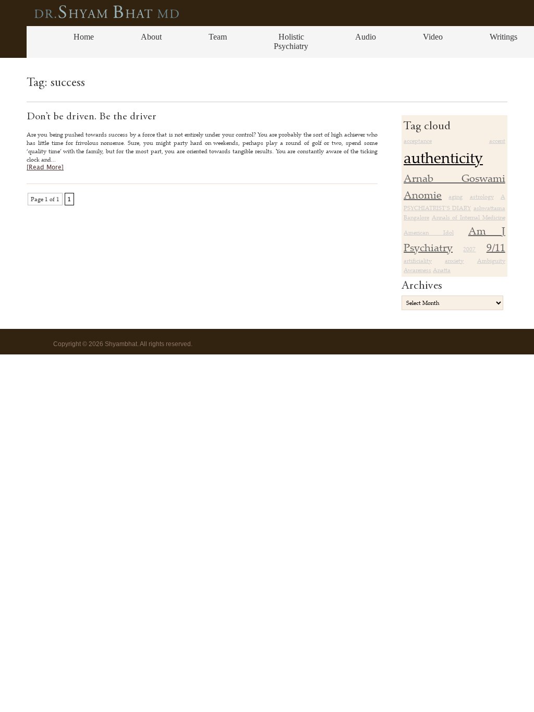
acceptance (418, 141)
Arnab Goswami (454, 178)
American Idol (429, 232)
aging (455, 196)
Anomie (423, 195)
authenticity (443, 157)
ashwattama (489, 208)
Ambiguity (491, 260)
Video (433, 36)
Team (218, 36)
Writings (503, 36)
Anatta (442, 270)
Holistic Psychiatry (291, 41)
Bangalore (416, 217)
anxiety (454, 260)
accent (497, 141)
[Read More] (45, 167)
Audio (365, 36)
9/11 (496, 247)
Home (84, 36)
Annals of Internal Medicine (468, 217)
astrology (482, 196)
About (151, 36)
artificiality (418, 260)
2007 (469, 249)
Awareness (417, 270)
